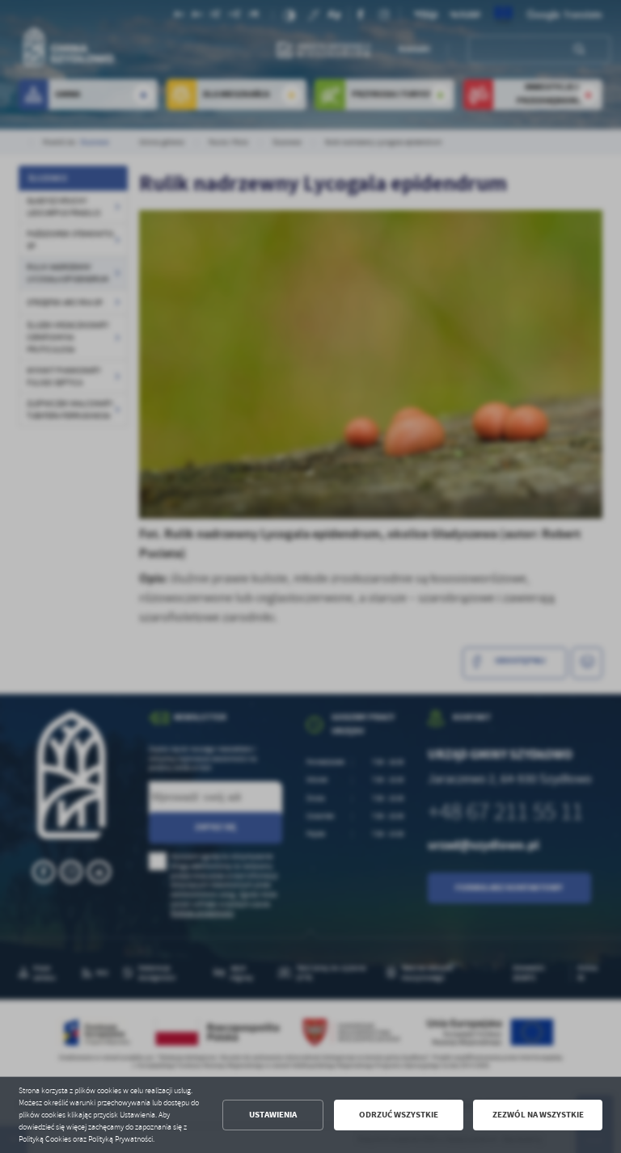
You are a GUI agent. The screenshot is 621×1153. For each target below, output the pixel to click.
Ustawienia (273, 1115)
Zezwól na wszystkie (538, 1115)
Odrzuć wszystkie (398, 1115)
